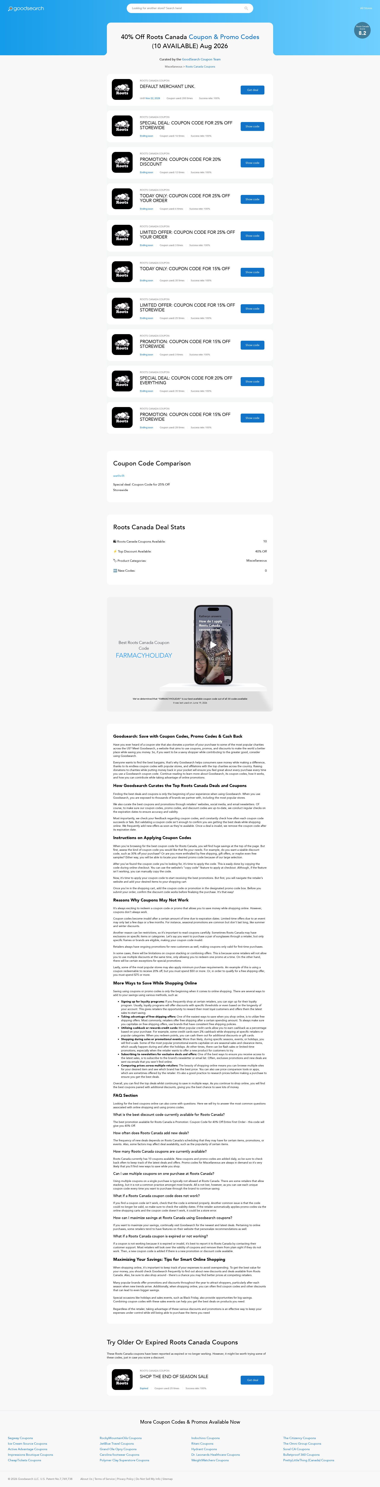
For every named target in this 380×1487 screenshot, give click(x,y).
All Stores (366, 8)
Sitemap (167, 1479)
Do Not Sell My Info (148, 1479)
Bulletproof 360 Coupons (301, 1455)
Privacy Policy (125, 1479)
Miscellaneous (173, 67)
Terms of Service (104, 1479)
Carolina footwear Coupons (119, 1455)
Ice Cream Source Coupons (27, 1443)
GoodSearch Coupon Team (201, 59)
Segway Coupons (20, 1438)
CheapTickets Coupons (24, 1460)
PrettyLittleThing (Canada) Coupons (308, 1460)
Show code (252, 126)
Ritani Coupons (202, 1443)
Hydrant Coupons (204, 1449)
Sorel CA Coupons (296, 1449)
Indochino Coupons (205, 1438)
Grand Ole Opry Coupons (118, 1449)
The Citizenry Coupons (299, 1438)
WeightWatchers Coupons (210, 1460)
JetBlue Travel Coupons (117, 1443)
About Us (86, 1479)
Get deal (252, 90)
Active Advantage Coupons (27, 1449)
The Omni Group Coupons (302, 1443)
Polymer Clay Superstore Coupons (124, 1460)
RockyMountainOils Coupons (121, 1438)
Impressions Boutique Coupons (30, 1455)
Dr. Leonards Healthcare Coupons (215, 1455)
